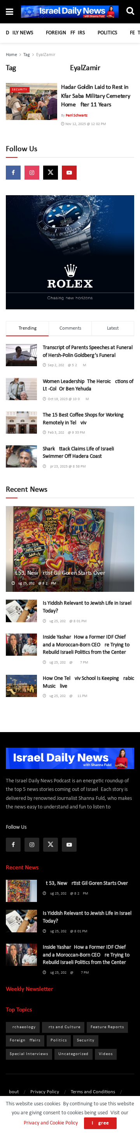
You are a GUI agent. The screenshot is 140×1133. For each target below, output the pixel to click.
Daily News (19, 33)
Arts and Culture (63, 1027)
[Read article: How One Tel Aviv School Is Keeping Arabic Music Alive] (21, 686)
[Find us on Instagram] (31, 173)
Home (11, 55)
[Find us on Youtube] (69, 173)
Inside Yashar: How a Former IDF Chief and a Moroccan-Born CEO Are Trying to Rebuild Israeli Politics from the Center (86, 644)
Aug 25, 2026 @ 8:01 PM (66, 621)
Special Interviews (29, 1054)
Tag (26, 55)
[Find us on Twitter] (50, 173)
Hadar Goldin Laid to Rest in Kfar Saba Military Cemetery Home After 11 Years (95, 96)
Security (19, 89)
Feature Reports (107, 1027)
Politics (107, 33)
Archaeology (23, 1027)
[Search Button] (130, 11)
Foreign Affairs (65, 33)
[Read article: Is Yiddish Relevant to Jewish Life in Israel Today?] (21, 611)
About (12, 1091)
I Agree (100, 1123)
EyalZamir (45, 55)
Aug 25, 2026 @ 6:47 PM (67, 662)
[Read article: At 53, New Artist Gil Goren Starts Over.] (70, 552)
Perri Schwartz (77, 115)
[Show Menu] (9, 13)
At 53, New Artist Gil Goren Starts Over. (59, 573)
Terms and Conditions (93, 1091)
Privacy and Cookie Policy (50, 1123)
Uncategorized (73, 1054)
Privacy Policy (44, 1091)
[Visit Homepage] (70, 11)
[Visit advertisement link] (70, 252)
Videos (106, 1054)
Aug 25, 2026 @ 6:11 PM (67, 696)
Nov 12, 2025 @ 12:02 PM (85, 124)
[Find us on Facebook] (13, 173)
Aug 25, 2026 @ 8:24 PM (35, 583)
